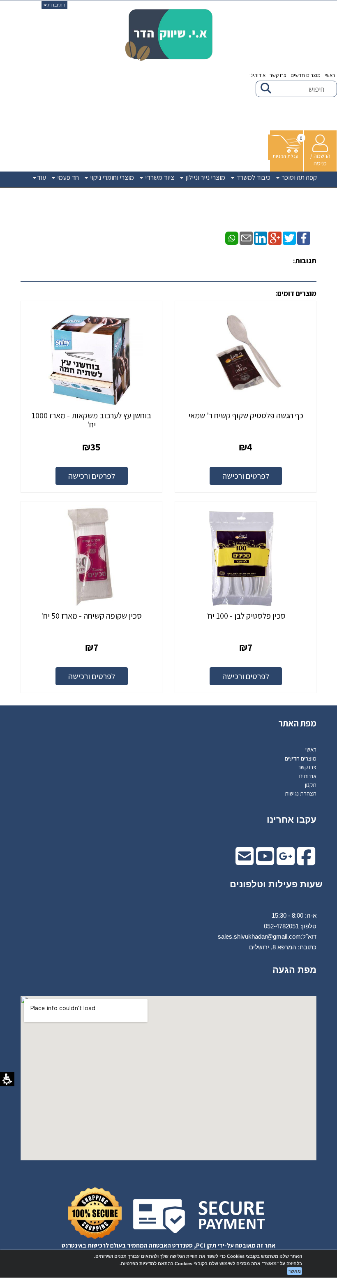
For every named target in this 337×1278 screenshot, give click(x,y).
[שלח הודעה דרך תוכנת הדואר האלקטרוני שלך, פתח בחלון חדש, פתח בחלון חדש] (244, 861)
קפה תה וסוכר (298, 177)
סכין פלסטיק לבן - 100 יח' (246, 615)
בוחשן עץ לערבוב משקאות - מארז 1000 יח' (91, 420)
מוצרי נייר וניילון (204, 177)
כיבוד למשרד (252, 177)
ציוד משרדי (159, 177)
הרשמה (322, 156)
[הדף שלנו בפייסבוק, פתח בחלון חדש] (303, 237)
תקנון (310, 785)
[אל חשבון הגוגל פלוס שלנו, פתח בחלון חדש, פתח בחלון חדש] (286, 861)
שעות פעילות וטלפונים (276, 884)
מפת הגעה (294, 970)
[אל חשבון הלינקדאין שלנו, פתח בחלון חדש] (260, 237)
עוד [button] (41, 177)
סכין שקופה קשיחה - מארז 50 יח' (91, 615)
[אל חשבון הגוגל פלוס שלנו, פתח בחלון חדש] (275, 237)
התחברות (56, 5)
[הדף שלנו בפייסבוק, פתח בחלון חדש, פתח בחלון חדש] (306, 861)
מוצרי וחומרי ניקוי (111, 177)
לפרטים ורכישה (245, 476)
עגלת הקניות (285, 156)
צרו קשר (278, 75)
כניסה (320, 163)
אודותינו (257, 75)
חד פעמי (67, 177)
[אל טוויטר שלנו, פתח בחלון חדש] (289, 237)
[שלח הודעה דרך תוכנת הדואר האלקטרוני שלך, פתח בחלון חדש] (246, 237)
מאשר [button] (294, 1271)
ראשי (330, 75)
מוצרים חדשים (306, 75)
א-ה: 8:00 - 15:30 (294, 915)
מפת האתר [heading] (297, 723)
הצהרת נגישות (300, 793)
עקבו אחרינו (291, 819)
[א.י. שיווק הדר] (168, 35)
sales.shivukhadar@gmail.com (259, 936)
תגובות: (304, 260)
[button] (285, 147)
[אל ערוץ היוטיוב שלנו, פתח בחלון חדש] (265, 861)
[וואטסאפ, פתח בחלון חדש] (231, 237)
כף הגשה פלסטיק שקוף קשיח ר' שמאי (245, 415)
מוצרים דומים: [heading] (295, 293)
